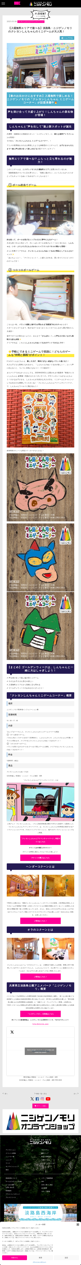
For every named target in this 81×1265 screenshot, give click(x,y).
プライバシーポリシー (39, 1262)
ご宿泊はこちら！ (40, 921)
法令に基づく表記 (47, 1185)
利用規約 (8, 1190)
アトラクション (11, 1150)
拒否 (40, 1258)
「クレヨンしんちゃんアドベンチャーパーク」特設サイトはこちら (40, 840)
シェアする (68, 38)
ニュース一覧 (10, 1156)
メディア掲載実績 (47, 1178)
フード (8, 1163)
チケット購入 (42, 1106)
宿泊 (7, 1170)
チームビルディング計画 (14, 1181)
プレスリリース (11, 1197)
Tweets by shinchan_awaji (40, 1051)
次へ (75, 1094)
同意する (14, 1258)
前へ (6, 1094)
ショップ (8, 1160)
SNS (42, 1181)
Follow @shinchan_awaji (40, 1024)
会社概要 (44, 1188)
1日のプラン (45, 1150)
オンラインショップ (12, 1166)
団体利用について (11, 1178)
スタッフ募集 (45, 1191)
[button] (78, 1224)
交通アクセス (45, 1160)
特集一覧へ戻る (41, 1094)
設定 (66, 1258)
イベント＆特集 (11, 1153)
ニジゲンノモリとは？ (48, 1163)
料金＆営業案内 (46, 1156)
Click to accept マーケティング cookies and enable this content (40, 802)
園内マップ (45, 1153)
